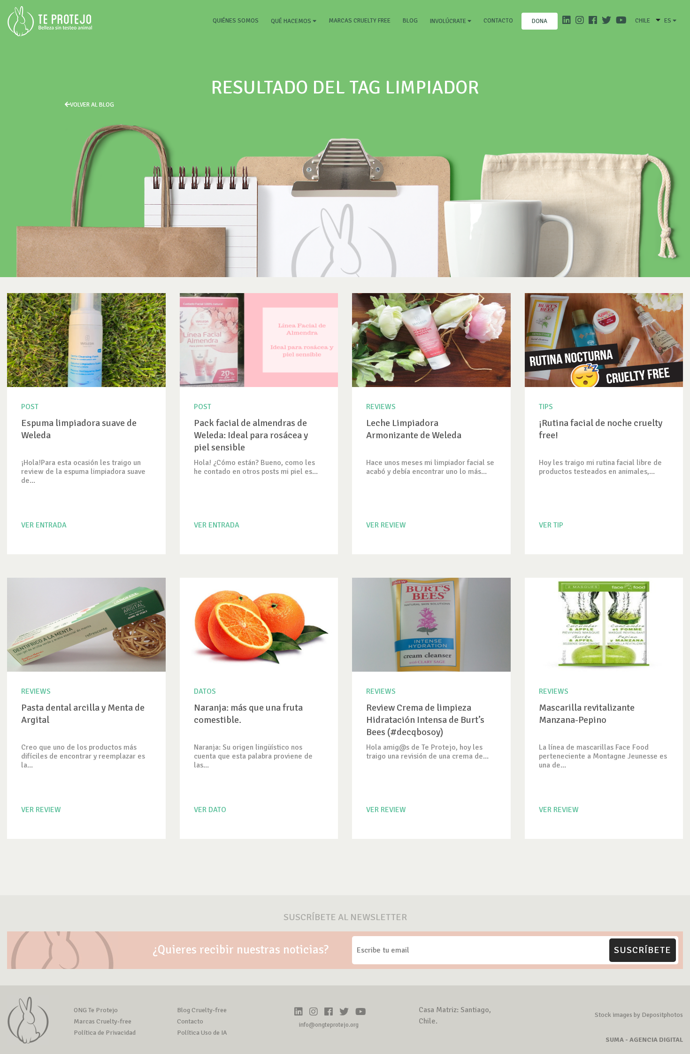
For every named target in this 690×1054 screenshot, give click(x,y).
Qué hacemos (292, 21)
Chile (642, 20)
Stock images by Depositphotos (639, 1015)
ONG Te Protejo (96, 1010)
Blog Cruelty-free (202, 1010)
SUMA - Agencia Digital (644, 1040)
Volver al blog (92, 104)
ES (668, 20)
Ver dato (210, 809)
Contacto (498, 20)
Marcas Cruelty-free (102, 1021)
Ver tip (551, 525)
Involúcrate (449, 21)
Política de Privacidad (105, 1033)
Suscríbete (642, 950)
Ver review (386, 525)
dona (539, 21)
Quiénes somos (237, 20)
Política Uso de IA (202, 1033)
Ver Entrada (44, 525)
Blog (410, 20)
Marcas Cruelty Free (360, 20)
